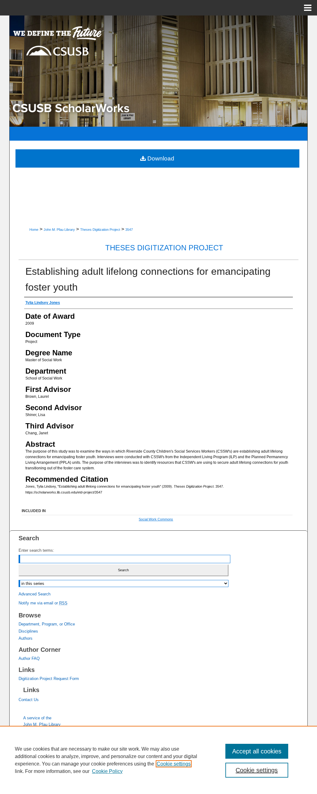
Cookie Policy (107, 771)
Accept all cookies (256, 751)
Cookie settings (174, 763)
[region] (158, 760)
